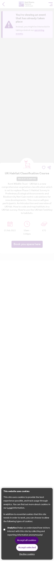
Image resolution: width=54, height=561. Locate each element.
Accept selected (27, 547)
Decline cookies (27, 554)
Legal (9, 508)
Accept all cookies (26, 540)
